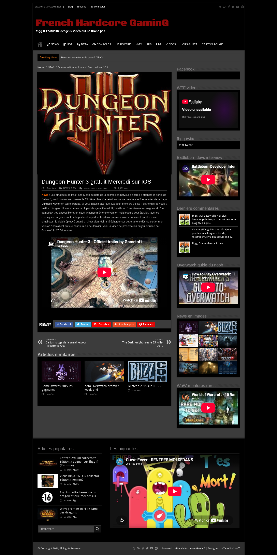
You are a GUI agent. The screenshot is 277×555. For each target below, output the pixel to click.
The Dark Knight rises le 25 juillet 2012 (142, 342)
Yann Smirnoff (231, 548)
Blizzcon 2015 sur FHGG (144, 386)
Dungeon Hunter (51, 203)
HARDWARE (123, 44)
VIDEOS (171, 44)
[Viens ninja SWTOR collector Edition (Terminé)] (48, 481)
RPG (158, 44)
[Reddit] (242, 6)
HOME (40, 44)
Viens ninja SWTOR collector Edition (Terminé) (79, 477)
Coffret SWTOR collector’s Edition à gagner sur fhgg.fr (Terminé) (79, 461)
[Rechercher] (97, 529)
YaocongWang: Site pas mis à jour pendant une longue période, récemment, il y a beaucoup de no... (212, 233)
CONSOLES (104, 44)
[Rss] (220, 6)
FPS (149, 44)
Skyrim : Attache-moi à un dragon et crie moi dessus (78, 494)
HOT (69, 44)
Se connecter (97, 6)
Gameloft (108, 199)
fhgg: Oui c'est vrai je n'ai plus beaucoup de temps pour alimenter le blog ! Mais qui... (214, 219)
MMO (138, 44)
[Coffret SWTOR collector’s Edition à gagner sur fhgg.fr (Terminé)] (48, 463)
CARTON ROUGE (212, 44)
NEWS (55, 44)
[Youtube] (238, 6)
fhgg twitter (187, 139)
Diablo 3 (46, 199)
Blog (70, 6)
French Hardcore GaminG (102, 23)
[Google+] (224, 6)
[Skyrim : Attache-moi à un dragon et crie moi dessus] (48, 497)
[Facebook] (229, 6)
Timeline (81, 6)
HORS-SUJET (188, 44)
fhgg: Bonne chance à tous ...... (209, 243)
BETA (84, 44)
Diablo (64, 57)
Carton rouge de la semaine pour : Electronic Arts (66, 342)
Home (41, 67)
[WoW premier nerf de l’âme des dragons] (48, 514)
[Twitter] (233, 6)
